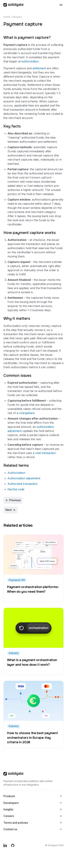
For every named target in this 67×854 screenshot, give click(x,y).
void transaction (45, 453)
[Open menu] (61, 5)
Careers (8, 816)
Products (9, 796)
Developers (11, 803)
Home (6, 16)
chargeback (27, 413)
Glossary (17, 16)
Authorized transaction (22, 483)
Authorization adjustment (24, 478)
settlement (39, 68)
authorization (30, 61)
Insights (8, 809)
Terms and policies (15, 822)
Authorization (16, 472)
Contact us (10, 829)
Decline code (16, 489)
